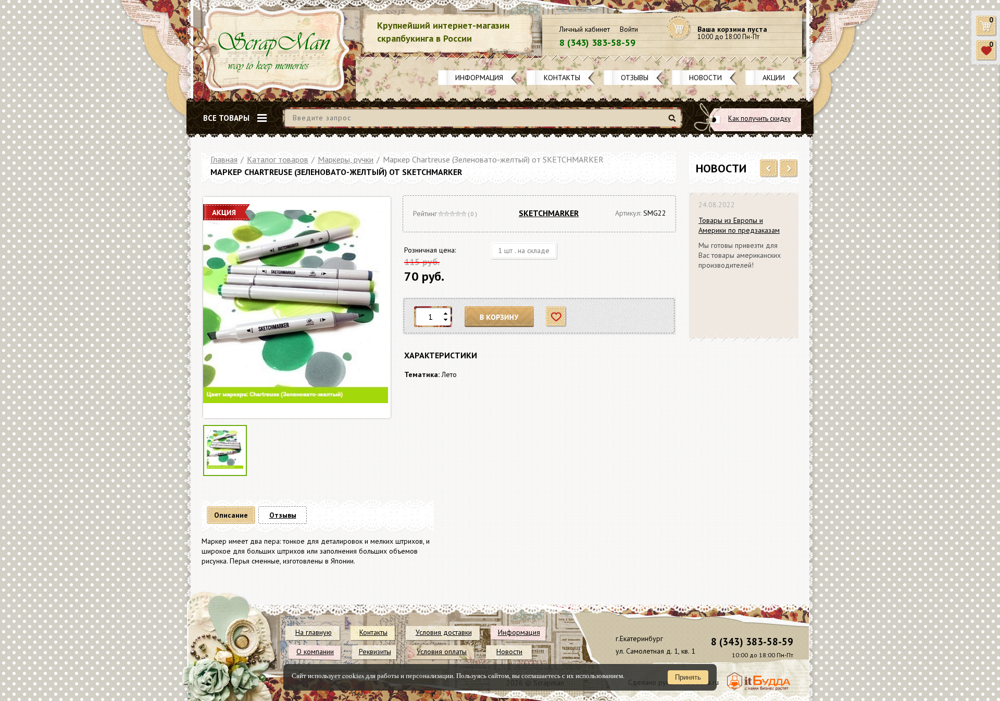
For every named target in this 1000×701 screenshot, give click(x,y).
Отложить (556, 317)
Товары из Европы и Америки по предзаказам (739, 225)
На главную (313, 632)
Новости (705, 77)
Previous (769, 168)
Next (789, 168)
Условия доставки (444, 632)
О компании (315, 651)
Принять (688, 677)
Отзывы (634, 77)
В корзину (499, 317)
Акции (773, 77)
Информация (479, 77)
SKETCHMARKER (549, 213)
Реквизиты (375, 651)
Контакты (562, 77)
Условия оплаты (442, 651)
